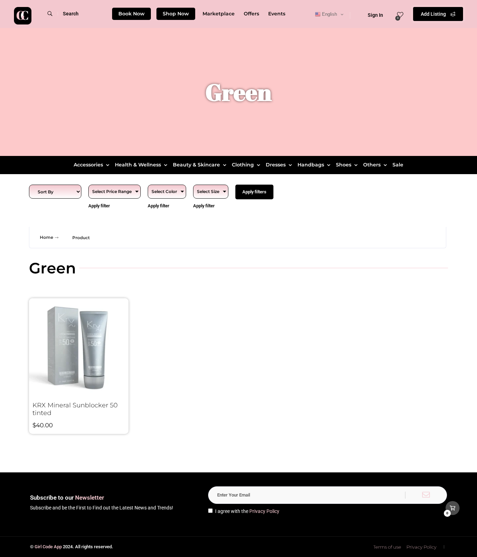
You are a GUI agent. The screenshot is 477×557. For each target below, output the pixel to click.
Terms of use (387, 547)
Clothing (243, 165)
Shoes (343, 165)
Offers (251, 13)
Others (372, 165)
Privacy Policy (264, 511)
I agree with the (247, 511)
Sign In (375, 15)
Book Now (131, 13)
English (329, 14)
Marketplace (219, 13)
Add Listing (434, 14)
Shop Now (176, 13)
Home (46, 237)
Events (276, 13)
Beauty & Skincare (196, 165)
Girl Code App (48, 546)
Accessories (88, 165)
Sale (397, 165)
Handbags (311, 165)
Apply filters (254, 191)
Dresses (276, 165)
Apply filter (99, 205)
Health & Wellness (138, 165)
